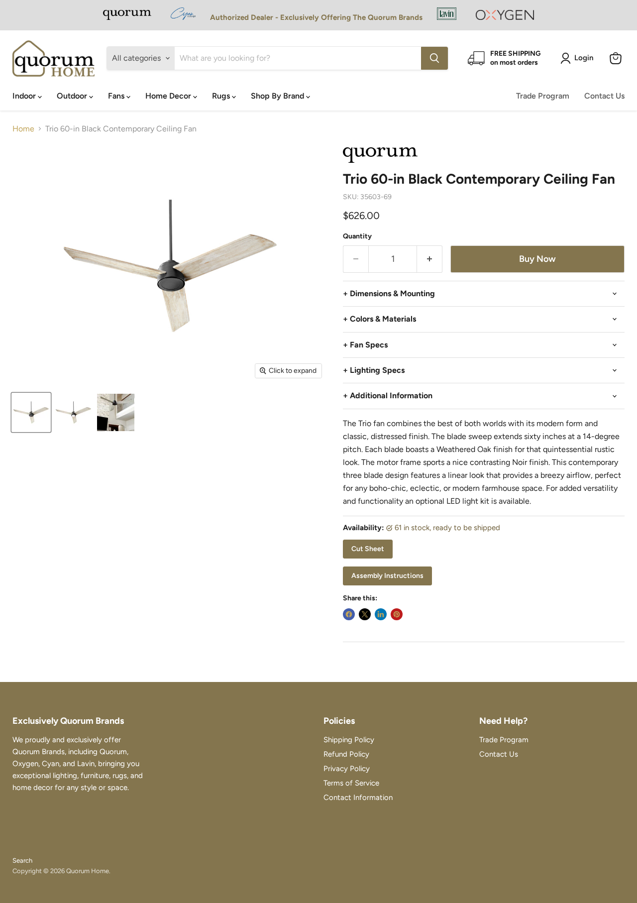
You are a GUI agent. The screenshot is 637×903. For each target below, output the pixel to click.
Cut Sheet (367, 549)
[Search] (434, 58)
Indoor (25, 96)
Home (23, 128)
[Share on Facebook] (349, 614)
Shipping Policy (348, 739)
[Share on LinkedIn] (381, 614)
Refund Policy (346, 754)
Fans (117, 96)
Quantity (357, 236)
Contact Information (358, 797)
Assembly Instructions (387, 575)
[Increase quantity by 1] (429, 259)
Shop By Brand (278, 96)
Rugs (222, 96)
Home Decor (169, 96)
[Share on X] (365, 614)
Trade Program (542, 96)
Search (22, 860)
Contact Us (604, 96)
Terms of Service (351, 783)
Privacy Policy (346, 768)
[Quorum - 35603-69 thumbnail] (31, 412)
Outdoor (73, 96)
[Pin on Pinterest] (397, 614)
